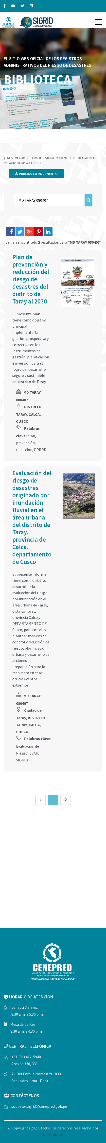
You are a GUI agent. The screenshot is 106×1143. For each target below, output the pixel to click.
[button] (98, 22)
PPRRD (40, 449)
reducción (24, 449)
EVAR (33, 753)
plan (31, 435)
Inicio (10, 99)
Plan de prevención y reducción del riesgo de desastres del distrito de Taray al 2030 (30, 279)
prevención (25, 442)
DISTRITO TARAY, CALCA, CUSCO (28, 414)
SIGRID (22, 759)
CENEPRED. (53, 1134)
